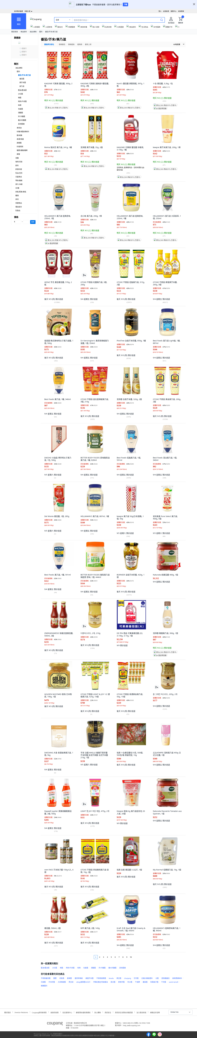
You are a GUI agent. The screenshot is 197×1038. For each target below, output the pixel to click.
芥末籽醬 (52, 982)
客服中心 (173, 11)
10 (131, 957)
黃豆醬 (118, 978)
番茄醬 (21, 79)
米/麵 (17, 188)
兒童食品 (18, 177)
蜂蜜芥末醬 (90, 978)
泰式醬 (113, 982)
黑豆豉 (71, 982)
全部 (57, 20)
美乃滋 (21, 86)
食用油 (19, 128)
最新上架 (88, 44)
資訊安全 (108, 1012)
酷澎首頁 (14, 32)
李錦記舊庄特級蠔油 (100, 982)
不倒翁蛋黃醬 (101, 978)
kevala (111, 978)
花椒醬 (43, 982)
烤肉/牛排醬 (22, 101)
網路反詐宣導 (155, 1012)
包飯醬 (20, 109)
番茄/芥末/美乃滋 (51, 32)
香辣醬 (69, 978)
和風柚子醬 (154, 982)
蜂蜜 (18, 154)
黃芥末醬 (22, 82)
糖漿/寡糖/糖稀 (22, 150)
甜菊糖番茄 (165, 978)
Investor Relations (21, 1012)
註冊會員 (166, 11)
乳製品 (17, 210)
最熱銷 (79, 44)
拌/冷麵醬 (21, 116)
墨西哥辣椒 (79, 978)
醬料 (40, 32)
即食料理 (18, 169)
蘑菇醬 (145, 982)
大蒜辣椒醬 (62, 982)
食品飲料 (24, 32)
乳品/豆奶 (18, 173)
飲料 (17, 165)
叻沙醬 (129, 982)
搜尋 (32, 222)
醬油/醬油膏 (22, 90)
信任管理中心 (67, 1012)
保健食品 (18, 203)
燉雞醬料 (44, 986)
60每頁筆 (176, 44)
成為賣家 (181, 11)
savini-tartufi (173, 982)
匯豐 (55, 978)
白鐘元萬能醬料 (147, 978)
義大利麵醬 (22, 120)
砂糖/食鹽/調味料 (23, 131)
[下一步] (136, 957)
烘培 (17, 199)
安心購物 (97, 1012)
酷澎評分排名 (49, 44)
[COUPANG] (55, 1024)
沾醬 (157, 978)
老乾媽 (61, 978)
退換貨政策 (55, 1012)
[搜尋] (161, 20)
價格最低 (62, 44)
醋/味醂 (19, 135)
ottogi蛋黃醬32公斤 (83, 982)
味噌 (19, 105)
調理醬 (19, 143)
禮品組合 (18, 207)
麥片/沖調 (18, 184)
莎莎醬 (136, 978)
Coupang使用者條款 (39, 1012)
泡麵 (17, 158)
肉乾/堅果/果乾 (20, 192)
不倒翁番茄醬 (46, 978)
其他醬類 (21, 124)
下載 (125, 4)
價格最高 (71, 44)
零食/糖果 (18, 180)
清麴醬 (20, 113)
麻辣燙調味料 (177, 978)
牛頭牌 (137, 982)
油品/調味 (33, 32)
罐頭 (17, 195)
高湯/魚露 (20, 139)
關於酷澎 (7, 1012)
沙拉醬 (20, 94)
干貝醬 (163, 982)
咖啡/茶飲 (18, 162)
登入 (160, 11)
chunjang (127, 978)
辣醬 (19, 98)
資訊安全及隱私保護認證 (124, 1012)
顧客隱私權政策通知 (83, 1012)
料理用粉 (20, 146)
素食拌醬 (121, 982)
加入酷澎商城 (141, 1012)
